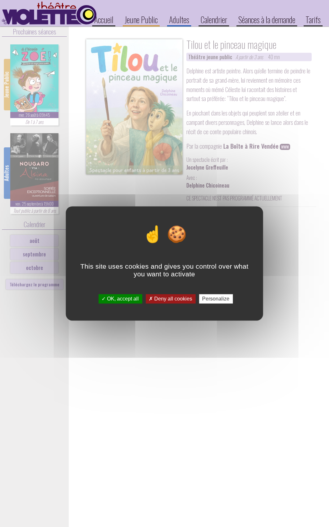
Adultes (179, 19)
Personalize (215, 298)
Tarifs (313, 19)
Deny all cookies (172, 298)
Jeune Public (141, 19)
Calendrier (213, 19)
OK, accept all (122, 298)
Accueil (103, 19)
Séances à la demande (266, 19)
